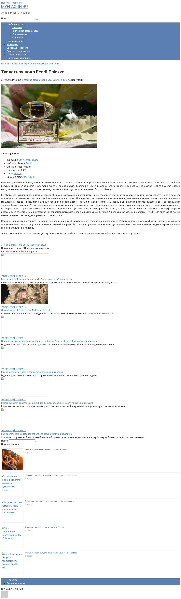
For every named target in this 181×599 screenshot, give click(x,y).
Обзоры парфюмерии (18, 51)
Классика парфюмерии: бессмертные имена (45, 80)
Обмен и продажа (16, 583)
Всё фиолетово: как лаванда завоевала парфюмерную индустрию (36, 434)
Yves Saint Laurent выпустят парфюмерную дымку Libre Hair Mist (51, 553)
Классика (17, 27)
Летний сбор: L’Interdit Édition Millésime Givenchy (26, 310)
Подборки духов (15, 24)
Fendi (28, 163)
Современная (19, 34)
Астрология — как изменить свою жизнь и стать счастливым (49, 501)
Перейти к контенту (11, 2)
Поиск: (5, 18)
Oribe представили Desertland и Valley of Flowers (44, 527)
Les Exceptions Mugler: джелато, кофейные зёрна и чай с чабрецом (36, 279)
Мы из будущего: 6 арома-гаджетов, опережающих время (32, 372)
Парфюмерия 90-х (16, 54)
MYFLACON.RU (14, 6)
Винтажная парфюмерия (25, 31)
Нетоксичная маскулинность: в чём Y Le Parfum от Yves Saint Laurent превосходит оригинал (49, 341)
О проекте (12, 580)
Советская (17, 37)
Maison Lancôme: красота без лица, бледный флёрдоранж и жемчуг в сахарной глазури (47, 403)
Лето (25, 177)
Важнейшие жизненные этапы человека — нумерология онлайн (51, 475)
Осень (32, 177)
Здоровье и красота (17, 48)
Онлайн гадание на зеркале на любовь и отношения (46, 449)
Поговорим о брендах (18, 58)
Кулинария (12, 44)
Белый (17, 173)
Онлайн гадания (15, 41)
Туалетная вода (30, 160)
